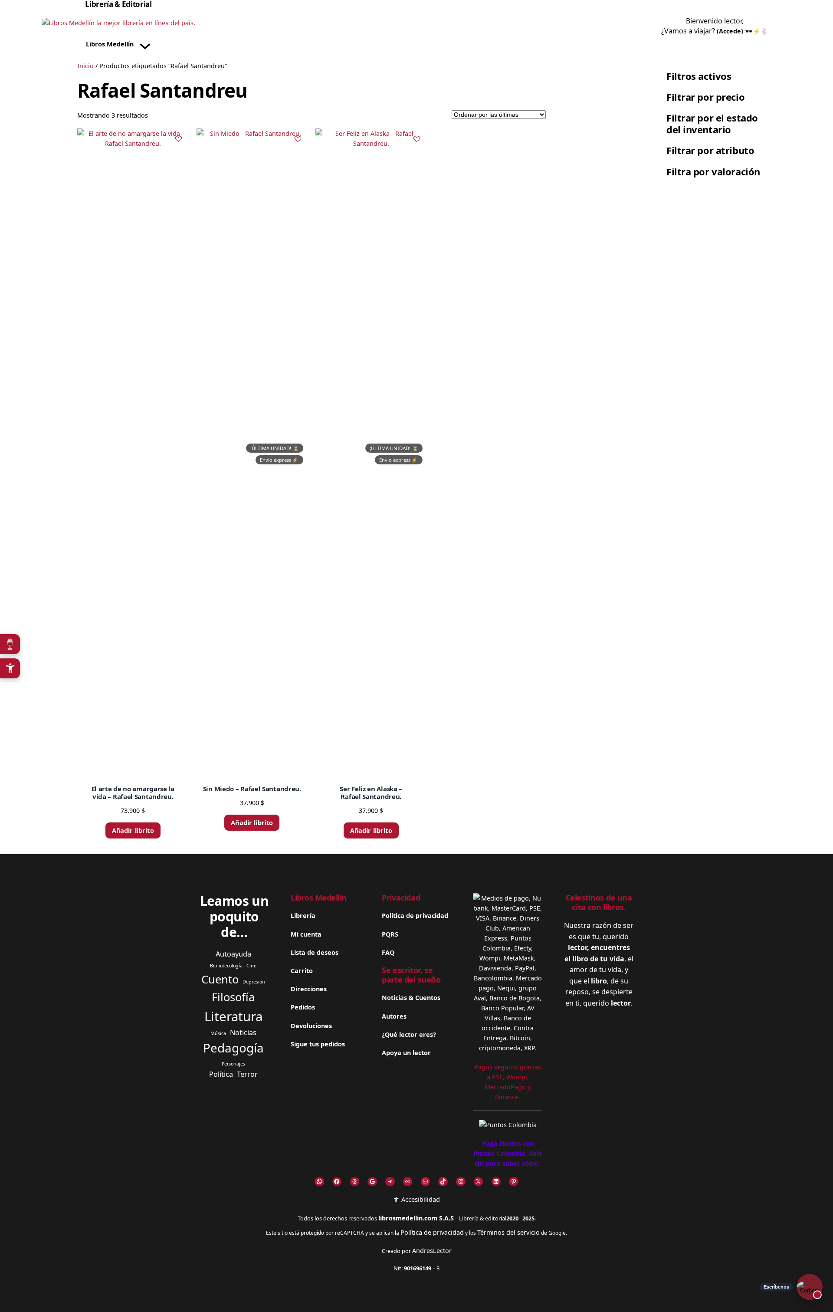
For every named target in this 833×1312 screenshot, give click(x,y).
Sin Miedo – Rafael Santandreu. (252, 788)
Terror (247, 1074)
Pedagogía (233, 1047)
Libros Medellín (319, 897)
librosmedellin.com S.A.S (416, 1218)
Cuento (220, 979)
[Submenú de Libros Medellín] (145, 44)
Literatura (233, 1016)
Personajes (233, 1064)
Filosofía (233, 997)
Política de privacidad (432, 1232)
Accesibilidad (419, 1199)
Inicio (85, 66)
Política (221, 1074)
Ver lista (419, 1298)
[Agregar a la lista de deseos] (178, 138)
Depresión (254, 982)
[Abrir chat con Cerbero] (810, 1289)
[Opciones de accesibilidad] (10, 668)
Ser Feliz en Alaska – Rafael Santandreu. (371, 792)
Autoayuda (233, 954)
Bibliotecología (226, 966)
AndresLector (432, 1250)
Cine (251, 966)
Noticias (243, 1032)
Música (218, 1033)
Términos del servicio (508, 1232)
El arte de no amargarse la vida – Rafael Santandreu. (133, 792)
